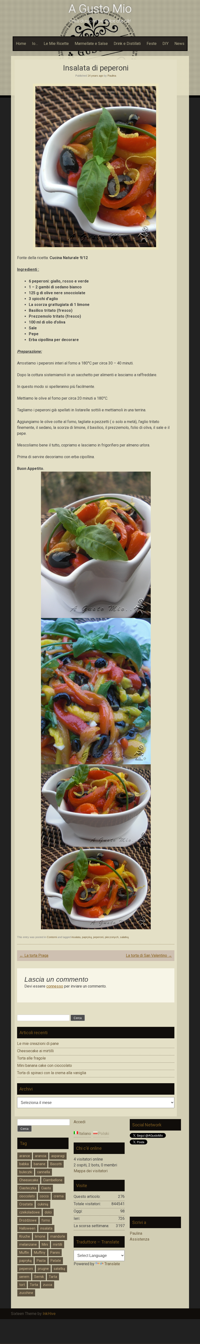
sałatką (124, 937)
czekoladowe (29, 1212)
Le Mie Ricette (56, 43)
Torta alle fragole (31, 1058)
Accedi (79, 1122)
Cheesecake (28, 1180)
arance (24, 1156)
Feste (152, 43)
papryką (87, 937)
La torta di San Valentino (149, 955)
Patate (55, 1261)
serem (24, 1277)
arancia (40, 1156)
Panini (55, 1252)
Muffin (24, 1252)
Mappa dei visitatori (91, 1171)
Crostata (26, 1204)
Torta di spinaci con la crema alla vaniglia (51, 1073)
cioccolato (27, 1196)
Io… (35, 43)
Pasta (41, 1261)
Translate (112, 1264)
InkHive (49, 1313)
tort (22, 1285)
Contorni (52, 937)
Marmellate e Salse (91, 43)
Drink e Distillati (127, 43)
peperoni (98, 937)
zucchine (26, 1293)
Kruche (24, 1236)
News (179, 43)
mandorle (57, 1236)
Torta (34, 1285)
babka (24, 1164)
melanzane (28, 1244)
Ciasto (46, 1188)
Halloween (27, 1228)
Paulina (112, 75)
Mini (45, 1244)
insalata (75, 937)
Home (21, 43)
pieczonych (112, 937)
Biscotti (56, 1164)
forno (45, 1220)
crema (59, 1196)
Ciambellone (52, 1180)
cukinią (43, 1204)
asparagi (58, 1156)
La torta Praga (34, 955)
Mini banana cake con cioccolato (44, 1065)
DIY (165, 43)
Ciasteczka (27, 1188)
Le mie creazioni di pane (38, 1043)
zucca (47, 1285)
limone (40, 1236)
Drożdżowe (28, 1220)
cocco (44, 1196)
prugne (43, 1269)
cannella (43, 1172)
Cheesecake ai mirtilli (35, 1051)
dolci (48, 1212)
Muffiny (39, 1252)
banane (39, 1164)
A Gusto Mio (100, 9)
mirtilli (57, 1244)
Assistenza (139, 1239)
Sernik (39, 1277)
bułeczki (25, 1172)
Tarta (53, 1277)
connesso (54, 986)
